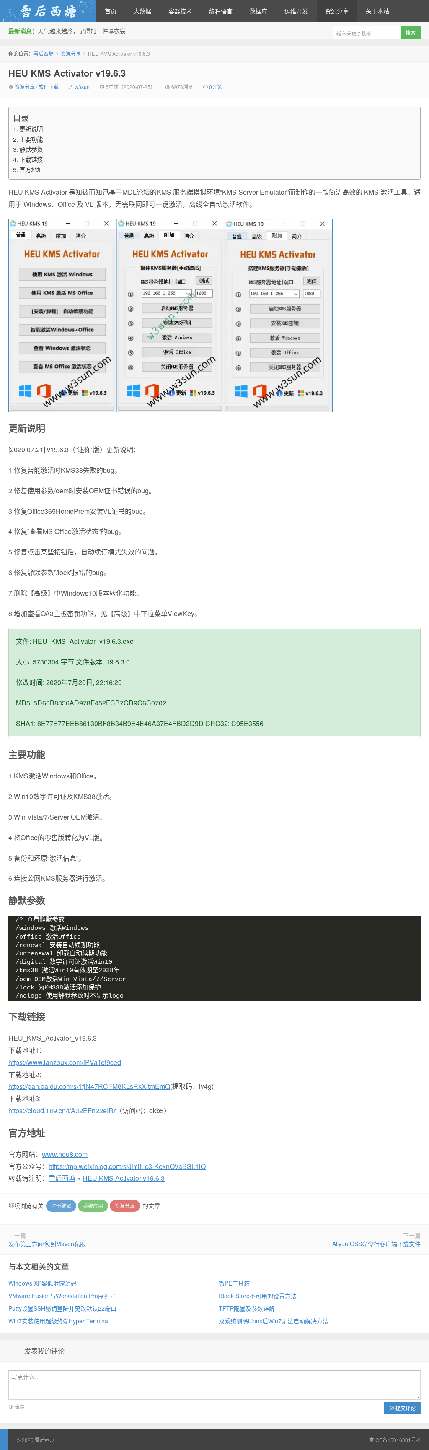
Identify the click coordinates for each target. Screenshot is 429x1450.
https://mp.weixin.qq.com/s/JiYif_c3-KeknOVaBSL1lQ (127, 1166)
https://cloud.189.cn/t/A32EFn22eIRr (62, 1110)
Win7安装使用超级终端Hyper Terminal (58, 1321)
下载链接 (31, 159)
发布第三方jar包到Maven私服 (47, 1243)
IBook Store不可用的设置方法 (258, 1295)
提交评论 (405, 1407)
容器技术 (180, 11)
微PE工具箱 (234, 1283)
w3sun (82, 86)
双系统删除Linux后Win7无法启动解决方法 (273, 1321)
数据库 (258, 11)
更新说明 (31, 128)
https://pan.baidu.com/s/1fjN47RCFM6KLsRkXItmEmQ (89, 1086)
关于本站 (377, 11)
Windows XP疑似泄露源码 (42, 1283)
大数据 (142, 11)
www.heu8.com (65, 1154)
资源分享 (337, 11)
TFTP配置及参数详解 (247, 1308)
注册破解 (61, 1205)
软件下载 (49, 86)
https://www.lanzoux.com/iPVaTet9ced (64, 1062)
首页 (110, 11)
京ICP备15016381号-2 (395, 1439)
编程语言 (221, 11)
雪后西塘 (48, 11)
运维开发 (296, 11)
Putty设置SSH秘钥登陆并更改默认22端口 (62, 1308)
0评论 (215, 86)
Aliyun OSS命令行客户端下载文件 (376, 1243)
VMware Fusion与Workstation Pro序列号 (62, 1295)
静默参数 (31, 149)
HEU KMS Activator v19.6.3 (67, 73)
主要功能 (31, 139)
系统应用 (93, 1205)
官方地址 (31, 169)
